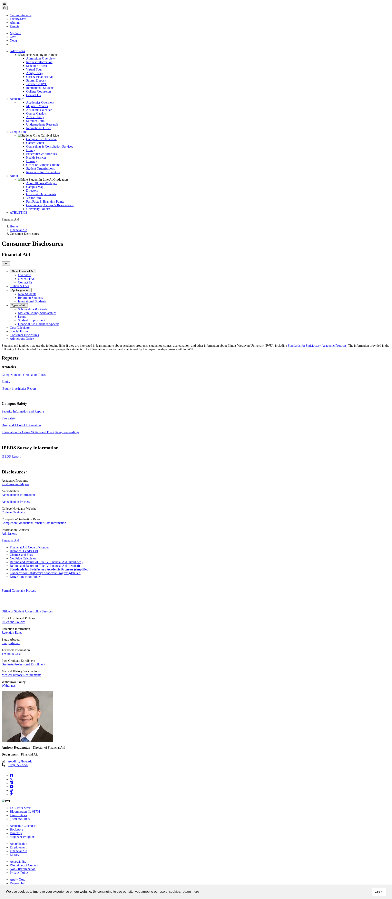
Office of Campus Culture (43, 165)
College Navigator (13, 512)
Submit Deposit (36, 80)
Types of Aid (18, 305)
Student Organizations (40, 168)
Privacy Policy (19, 872)
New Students (27, 294)
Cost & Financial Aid (39, 76)
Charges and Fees (21, 554)
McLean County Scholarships (37, 313)
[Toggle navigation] (6, 263)
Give (13, 37)
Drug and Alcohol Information (21, 425)
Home (14, 226)
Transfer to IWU (36, 84)
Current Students (20, 15)
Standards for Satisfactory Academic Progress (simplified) (49, 569)
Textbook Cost (11, 653)
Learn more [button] (191, 891)
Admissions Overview (40, 58)
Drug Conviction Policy (25, 576)
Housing (31, 161)
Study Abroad (11, 643)
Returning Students (30, 297)
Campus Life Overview (41, 139)
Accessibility (18, 861)
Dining (30, 150)
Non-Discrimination (23, 869)
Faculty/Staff (18, 19)
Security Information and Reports (23, 411)
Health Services (36, 157)
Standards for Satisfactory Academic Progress (317, 345)
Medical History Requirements (21, 675)
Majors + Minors (37, 106)
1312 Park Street (20, 808)
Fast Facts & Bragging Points (45, 201)
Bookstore (16, 829)
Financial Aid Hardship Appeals (38, 324)
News (13, 40)
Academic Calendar (39, 109)
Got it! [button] (379, 891)
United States (18, 815)
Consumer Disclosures (24, 335)
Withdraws (9, 685)
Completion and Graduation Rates (24, 374)
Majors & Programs (22, 836)
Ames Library (35, 117)
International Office (38, 128)
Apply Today (34, 73)
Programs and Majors (15, 484)
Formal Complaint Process (19, 590)
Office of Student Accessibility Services (27, 611)
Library (14, 854)
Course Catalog (36, 113)
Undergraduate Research (42, 124)
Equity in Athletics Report (19, 388)
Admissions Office (22, 338)
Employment (18, 847)
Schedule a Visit (36, 65)
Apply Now (17, 879)
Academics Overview (40, 102)
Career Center (35, 143)
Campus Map (34, 187)
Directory (32, 190)
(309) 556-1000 (20, 819)
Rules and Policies (13, 622)
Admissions (17, 51)
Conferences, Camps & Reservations (50, 205)
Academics (17, 98)
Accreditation (18, 843)
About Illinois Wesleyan (41, 183)
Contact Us (33, 95)
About (14, 176)
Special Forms (19, 331)
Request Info (18, 883)
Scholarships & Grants (32, 309)
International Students (40, 87)
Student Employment (31, 320)
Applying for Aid (20, 290)
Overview (24, 275)
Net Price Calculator (23, 558)
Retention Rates (12, 632)
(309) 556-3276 (18, 765)
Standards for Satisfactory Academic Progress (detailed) (45, 573)
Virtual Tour (34, 69)
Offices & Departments (41, 194)
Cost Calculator (20, 327)
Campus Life (18, 131)
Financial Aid (18, 230)
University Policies (38, 209)
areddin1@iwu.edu (20, 761)
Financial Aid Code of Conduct (30, 547)
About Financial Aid (22, 271)
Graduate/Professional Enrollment (23, 664)
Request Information (39, 62)
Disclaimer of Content (24, 865)
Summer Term (35, 120)
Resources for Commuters (43, 172)
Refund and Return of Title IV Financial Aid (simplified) (46, 562)
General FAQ (27, 278)
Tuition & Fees (19, 286)
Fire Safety (9, 418)
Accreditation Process (16, 501)
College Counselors (38, 91)
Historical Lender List (24, 551)
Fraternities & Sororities (41, 154)
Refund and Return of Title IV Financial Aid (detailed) (45, 565)
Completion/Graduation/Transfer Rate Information (34, 523)
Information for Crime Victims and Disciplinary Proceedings (40, 432)
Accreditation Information (18, 494)
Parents (14, 26)
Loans (22, 316)
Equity (6, 381)
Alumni (15, 22)
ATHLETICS (19, 212)
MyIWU (15, 33)
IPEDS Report (11, 456)
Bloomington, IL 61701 (25, 811)
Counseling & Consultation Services (49, 146)
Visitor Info (33, 198)
